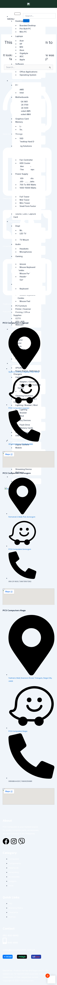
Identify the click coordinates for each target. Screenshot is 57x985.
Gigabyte (24, 53)
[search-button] (26, 20)
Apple (22, 59)
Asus (22, 50)
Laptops (19, 36)
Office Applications (28, 72)
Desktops (19, 21)
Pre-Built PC (25, 29)
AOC (21, 56)
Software (19, 64)
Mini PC (23, 32)
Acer (22, 41)
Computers (14, 16)
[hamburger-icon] (17, 14)
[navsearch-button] (24, 11)
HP (21, 44)
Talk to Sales (47, 24)
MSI (21, 47)
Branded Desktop (28, 25)
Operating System (28, 75)
